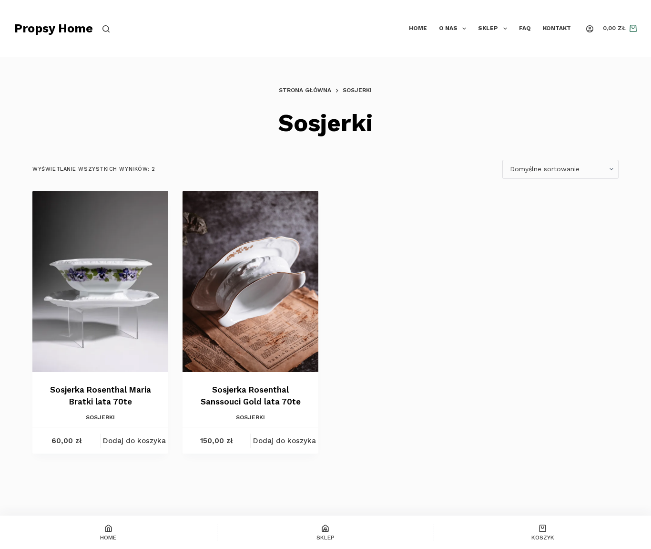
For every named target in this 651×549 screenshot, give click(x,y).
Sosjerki (100, 417)
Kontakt (557, 28)
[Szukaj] (106, 28)
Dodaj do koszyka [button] (134, 440)
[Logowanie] (589, 28)
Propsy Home (53, 28)
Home (418, 28)
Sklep (488, 28)
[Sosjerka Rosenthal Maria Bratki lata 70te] (100, 281)
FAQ (525, 28)
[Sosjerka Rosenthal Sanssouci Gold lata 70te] (250, 281)
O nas (448, 28)
